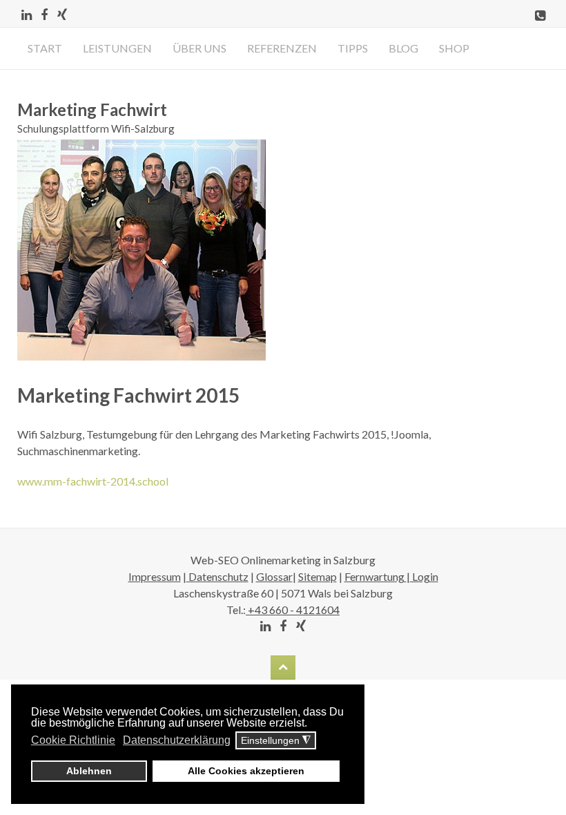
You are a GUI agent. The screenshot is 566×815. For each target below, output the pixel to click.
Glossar (274, 576)
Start (45, 48)
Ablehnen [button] (89, 770)
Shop (454, 48)
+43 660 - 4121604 (293, 609)
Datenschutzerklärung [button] (177, 740)
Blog (403, 48)
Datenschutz (217, 576)
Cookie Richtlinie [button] (73, 740)
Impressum (154, 576)
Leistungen (117, 48)
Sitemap (317, 576)
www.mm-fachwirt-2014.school (92, 481)
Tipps (353, 48)
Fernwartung (375, 576)
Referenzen (282, 48)
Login (424, 576)
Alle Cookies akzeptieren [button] (246, 770)
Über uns (199, 48)
